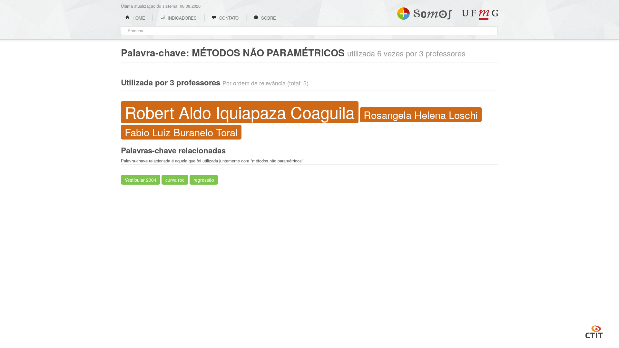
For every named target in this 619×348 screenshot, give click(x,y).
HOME (138, 18)
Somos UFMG (424, 12)
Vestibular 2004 (140, 180)
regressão (203, 180)
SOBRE (268, 18)
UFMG (480, 15)
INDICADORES (181, 18)
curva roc (174, 180)
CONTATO (228, 18)
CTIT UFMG (594, 331)
